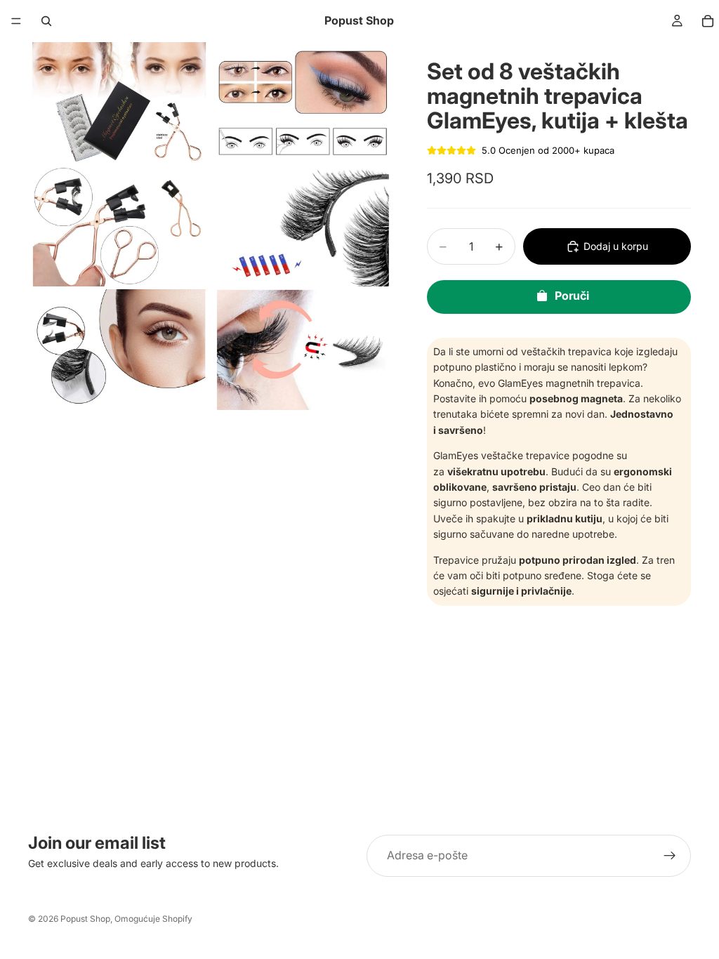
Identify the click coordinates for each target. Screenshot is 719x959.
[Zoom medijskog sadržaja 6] (302, 349)
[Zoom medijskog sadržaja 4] (302, 226)
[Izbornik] (16, 21)
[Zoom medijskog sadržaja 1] (118, 102)
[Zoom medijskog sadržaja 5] (118, 349)
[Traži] (46, 21)
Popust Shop (85, 918)
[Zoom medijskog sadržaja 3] (118, 226)
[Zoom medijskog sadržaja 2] (302, 102)
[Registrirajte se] (670, 856)
